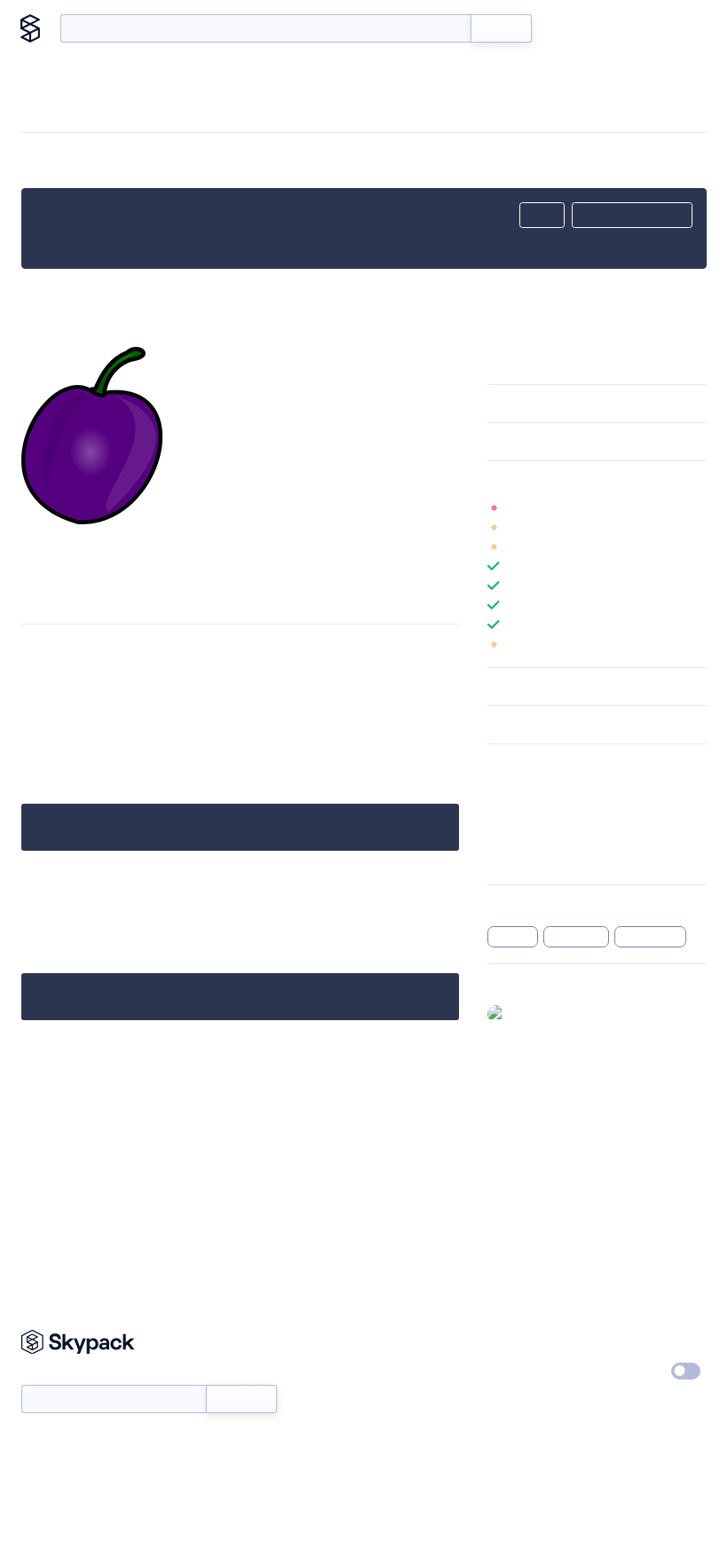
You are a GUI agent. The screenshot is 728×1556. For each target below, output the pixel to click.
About (677, 28)
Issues (504, 836)
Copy (542, 216)
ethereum (576, 937)
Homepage (518, 813)
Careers (508, 1372)
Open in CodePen (632, 216)
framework (651, 937)
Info (695, 507)
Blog (623, 28)
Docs (572, 28)
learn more (615, 480)
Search (501, 28)
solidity (513, 937)
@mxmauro (543, 1013)
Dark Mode (633, 1371)
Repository (517, 859)
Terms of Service (533, 1405)
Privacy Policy (641, 1340)
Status (388, 1372)
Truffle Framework (80, 1184)
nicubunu (167, 1219)
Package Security (534, 790)
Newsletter (51, 1374)
